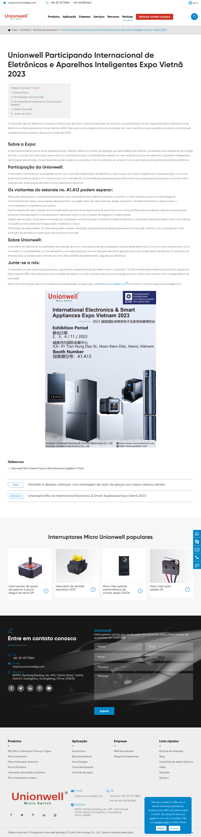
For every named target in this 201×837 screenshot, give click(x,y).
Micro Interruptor (17, 756)
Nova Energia (79, 761)
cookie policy (162, 822)
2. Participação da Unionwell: (27, 97)
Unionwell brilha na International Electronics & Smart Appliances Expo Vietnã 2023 (87, 496)
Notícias (127, 16)
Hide (35, 87)
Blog (161, 756)
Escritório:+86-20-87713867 (125, 795)
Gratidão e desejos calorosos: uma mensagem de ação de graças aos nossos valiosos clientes (96, 484)
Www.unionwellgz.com (113, 283)
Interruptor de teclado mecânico (26, 772)
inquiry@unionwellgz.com (22, 2)
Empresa (84, 16)
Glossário (164, 772)
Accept (174, 828)
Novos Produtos (17, 767)
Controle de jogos (82, 772)
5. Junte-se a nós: (21, 113)
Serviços (98, 16)
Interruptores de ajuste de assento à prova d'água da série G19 (23, 589)
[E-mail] (197, 549)
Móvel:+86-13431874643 (123, 800)
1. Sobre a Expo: (20, 92)
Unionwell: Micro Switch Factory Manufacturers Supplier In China (47, 468)
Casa (14, 29)
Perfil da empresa (124, 751)
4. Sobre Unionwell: (22, 109)
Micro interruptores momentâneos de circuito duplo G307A (116, 589)
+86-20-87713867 (60, 2)
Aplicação (69, 16)
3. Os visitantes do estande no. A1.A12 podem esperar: (36, 103)
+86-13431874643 (82, 2)
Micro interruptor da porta (23, 761)
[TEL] (197, 557)
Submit (104, 711)
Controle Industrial (82, 767)
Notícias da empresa (45, 29)
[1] (127, 283)
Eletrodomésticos (82, 756)
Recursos (113, 16)
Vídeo (162, 767)
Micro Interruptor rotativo (22, 777)
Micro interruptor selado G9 (160, 588)
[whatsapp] (197, 534)
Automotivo (79, 751)
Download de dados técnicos (176, 761)
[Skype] (197, 541)
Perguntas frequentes (126, 756)
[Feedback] (197, 565)
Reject (161, 828)
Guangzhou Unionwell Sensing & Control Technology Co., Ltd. (65, 832)
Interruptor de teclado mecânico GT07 (70, 588)
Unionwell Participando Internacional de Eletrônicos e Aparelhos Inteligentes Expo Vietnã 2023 (113, 29)
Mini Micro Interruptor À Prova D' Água (29, 751)
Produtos (54, 16)
